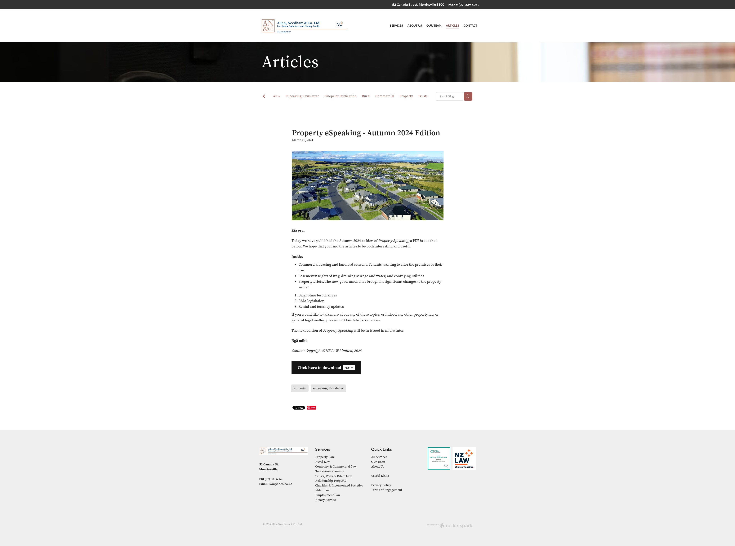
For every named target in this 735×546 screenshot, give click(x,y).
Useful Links (380, 475)
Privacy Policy (381, 485)
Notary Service (325, 500)
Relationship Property (330, 480)
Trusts (423, 96)
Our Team (378, 461)
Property (406, 96)
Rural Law (322, 461)
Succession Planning (329, 471)
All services (379, 457)
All (275, 96)
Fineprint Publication (340, 96)
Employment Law (327, 495)
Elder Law (322, 490)
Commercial (384, 96)
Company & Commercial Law (336, 466)
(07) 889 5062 (273, 479)
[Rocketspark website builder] (449, 526)
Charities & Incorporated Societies (339, 485)
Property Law (324, 457)
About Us (377, 466)
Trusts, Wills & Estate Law (333, 476)
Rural (366, 96)
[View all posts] (264, 96)
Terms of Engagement (386, 490)
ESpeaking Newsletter (302, 96)
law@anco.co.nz (280, 484)
